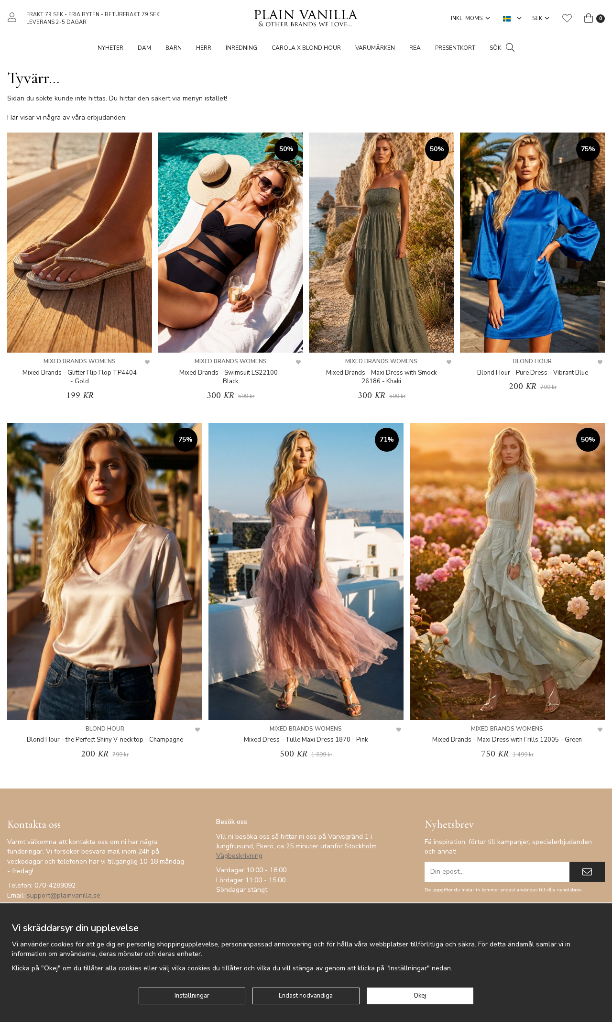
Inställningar (192, 995)
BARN (173, 48)
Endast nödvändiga (306, 995)
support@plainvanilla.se (63, 895)
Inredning (241, 48)
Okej (420, 995)
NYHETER (110, 48)
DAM (144, 48)
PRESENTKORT (455, 48)
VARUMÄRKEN (375, 48)
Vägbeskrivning (239, 855)
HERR (203, 48)
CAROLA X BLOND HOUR (306, 48)
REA (415, 48)
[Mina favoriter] (567, 18)
